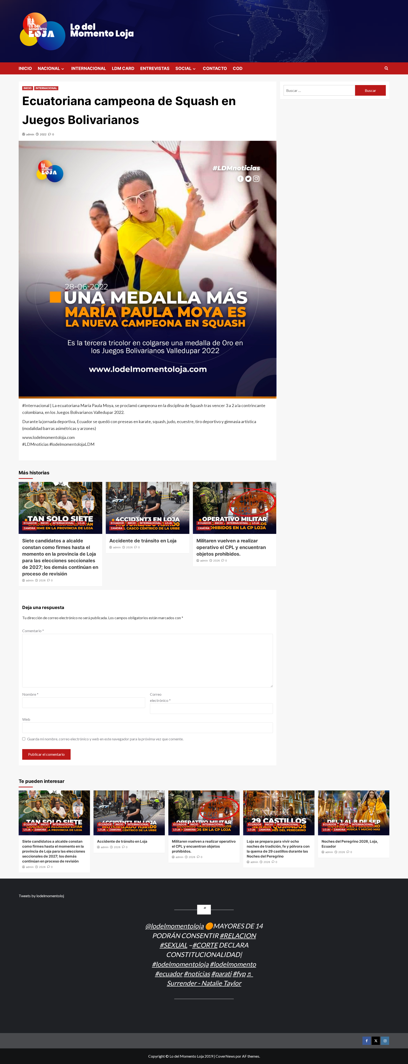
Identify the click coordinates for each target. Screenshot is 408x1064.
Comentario (33, 630)
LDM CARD (123, 68)
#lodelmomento (233, 964)
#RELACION (238, 935)
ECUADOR (30, 523)
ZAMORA (29, 528)
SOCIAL (183, 68)
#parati (221, 974)
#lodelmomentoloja (180, 964)
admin (30, 134)
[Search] (386, 68)
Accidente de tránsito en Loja (143, 541)
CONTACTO (215, 68)
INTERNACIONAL (88, 68)
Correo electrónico (160, 697)
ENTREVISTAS (155, 68)
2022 (43, 134)
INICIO (25, 68)
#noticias (197, 974)
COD (237, 68)
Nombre (30, 694)
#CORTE (204, 945)
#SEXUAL (173, 945)
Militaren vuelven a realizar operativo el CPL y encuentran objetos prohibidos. (231, 547)
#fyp (239, 974)
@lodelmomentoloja (174, 926)
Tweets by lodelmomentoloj (41, 895)
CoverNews (225, 1056)
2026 (42, 580)
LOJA (81, 523)
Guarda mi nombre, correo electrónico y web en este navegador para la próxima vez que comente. (105, 739)
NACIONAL (49, 68)
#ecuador (169, 974)
